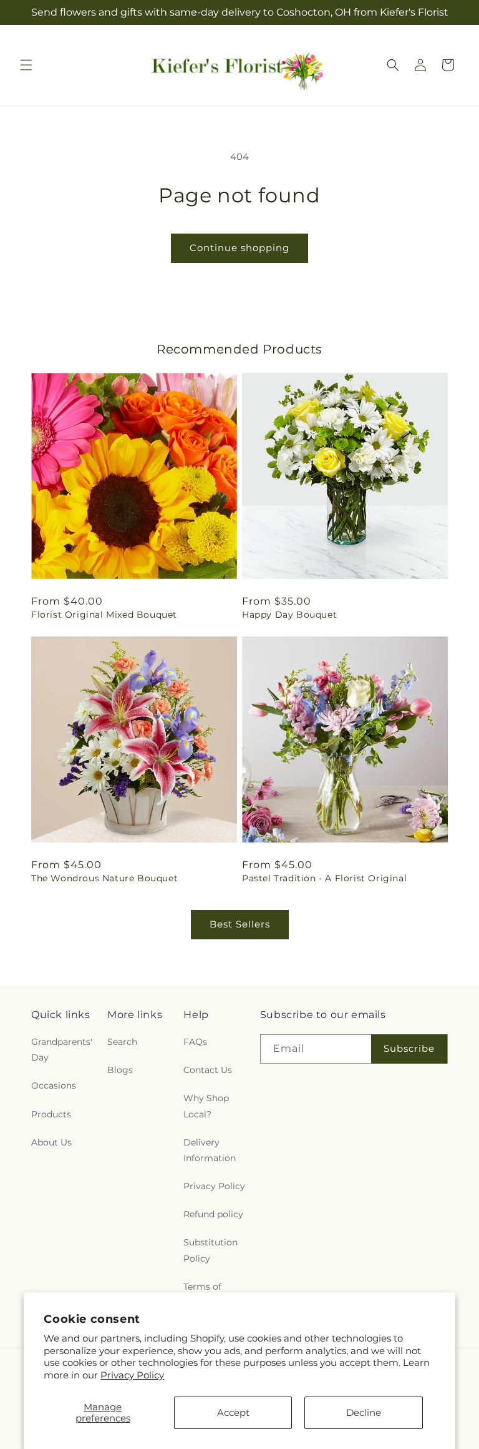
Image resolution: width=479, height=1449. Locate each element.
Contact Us (207, 1070)
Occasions (53, 1085)
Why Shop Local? (206, 1105)
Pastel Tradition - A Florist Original (324, 878)
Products (51, 1114)
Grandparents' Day (61, 1049)
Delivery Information (209, 1150)
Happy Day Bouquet (289, 614)
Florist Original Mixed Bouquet (104, 614)
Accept (233, 1412)
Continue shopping (239, 248)
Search (122, 1041)
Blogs (120, 1070)
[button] (26, 65)
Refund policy (213, 1214)
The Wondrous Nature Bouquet (104, 878)
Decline (363, 1412)
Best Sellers (240, 924)
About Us (51, 1142)
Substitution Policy (210, 1250)
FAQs (195, 1041)
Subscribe (409, 1048)
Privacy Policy (132, 1375)
